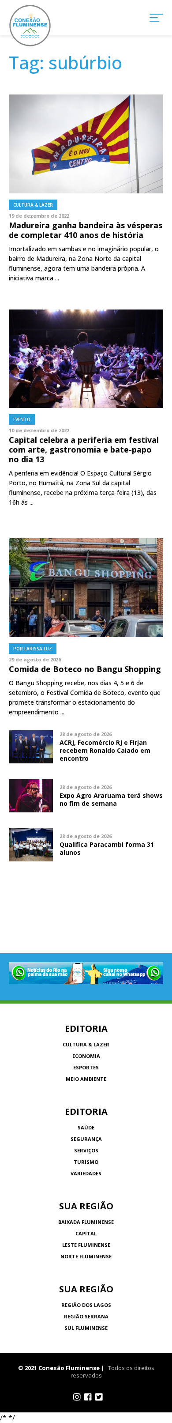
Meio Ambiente (86, 1079)
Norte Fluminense (86, 1256)
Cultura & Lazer (86, 1044)
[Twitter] (99, 1397)
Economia (86, 1056)
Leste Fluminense (86, 1245)
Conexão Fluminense (30, 25)
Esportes (86, 1067)
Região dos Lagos (86, 1305)
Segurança (86, 1139)
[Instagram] (77, 1397)
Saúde (86, 1127)
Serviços (86, 1150)
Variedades (86, 1173)
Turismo (86, 1162)
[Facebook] (88, 1397)
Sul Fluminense (86, 1328)
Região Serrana (86, 1316)
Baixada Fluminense (86, 1222)
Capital (86, 1233)
